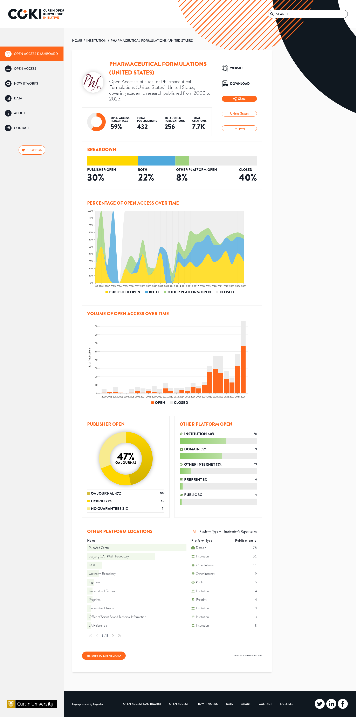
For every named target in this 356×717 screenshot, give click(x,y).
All (195, 531)
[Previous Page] (97, 635)
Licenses (286, 704)
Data (229, 704)
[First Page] (90, 635)
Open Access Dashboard (142, 704)
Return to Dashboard (104, 656)
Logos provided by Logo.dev (87, 704)
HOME (77, 40)
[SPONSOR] (32, 144)
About (246, 704)
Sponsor (34, 150)
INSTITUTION (96, 40)
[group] (32, 54)
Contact (265, 704)
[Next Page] (113, 635)
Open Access (179, 704)
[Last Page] (119, 635)
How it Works (207, 704)
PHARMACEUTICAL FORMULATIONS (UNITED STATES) (152, 40)
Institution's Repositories (240, 531)
